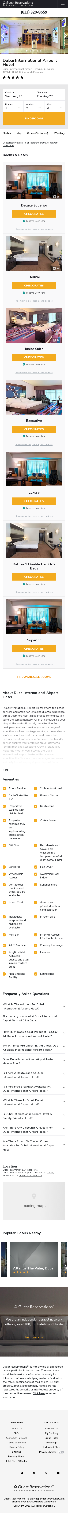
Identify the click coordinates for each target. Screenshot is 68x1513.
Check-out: (42, 92)
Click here (39, 1393)
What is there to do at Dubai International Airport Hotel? (23, 1102)
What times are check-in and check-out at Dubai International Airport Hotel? (30, 1048)
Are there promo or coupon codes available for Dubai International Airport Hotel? (29, 1145)
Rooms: (9, 104)
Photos (7, 133)
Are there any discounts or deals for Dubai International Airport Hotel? (28, 1130)
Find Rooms (34, 118)
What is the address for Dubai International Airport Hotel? (23, 1007)
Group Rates (51, 1438)
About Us (16, 1428)
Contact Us (51, 1428)
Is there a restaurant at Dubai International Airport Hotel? (23, 1075)
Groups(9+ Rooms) (37, 133)
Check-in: (10, 92)
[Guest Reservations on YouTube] (56, 1473)
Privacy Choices (47, 1452)
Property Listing (16, 1456)
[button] (3, 35)
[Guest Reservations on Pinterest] (46, 1473)
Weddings (59, 133)
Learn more (8, 145)
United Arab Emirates (30, 1175)
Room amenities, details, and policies (34, 229)
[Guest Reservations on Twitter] (22, 1473)
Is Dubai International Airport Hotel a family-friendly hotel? (27, 1116)
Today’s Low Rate (36, 221)
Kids (49, 104)
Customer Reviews (16, 1438)
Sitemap (16, 1451)
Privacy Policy (16, 1447)
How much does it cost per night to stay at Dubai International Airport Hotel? (30, 1034)
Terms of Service (16, 1442)
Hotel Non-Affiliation (16, 1461)
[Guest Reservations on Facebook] (11, 1473)
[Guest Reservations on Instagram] (34, 1473)
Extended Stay (51, 1447)
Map (19, 133)
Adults (30, 104)
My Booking (51, 1433)
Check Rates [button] (34, 214)
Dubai (50, 1172)
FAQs (17, 1433)
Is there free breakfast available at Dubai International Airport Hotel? (27, 1089)
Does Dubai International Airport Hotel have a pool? (28, 1061)
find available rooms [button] (34, 677)
